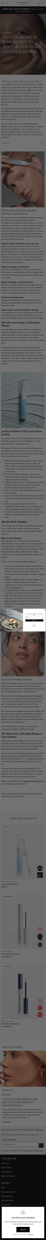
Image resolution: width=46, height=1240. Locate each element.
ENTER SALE (34, 620)
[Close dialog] (44, 609)
